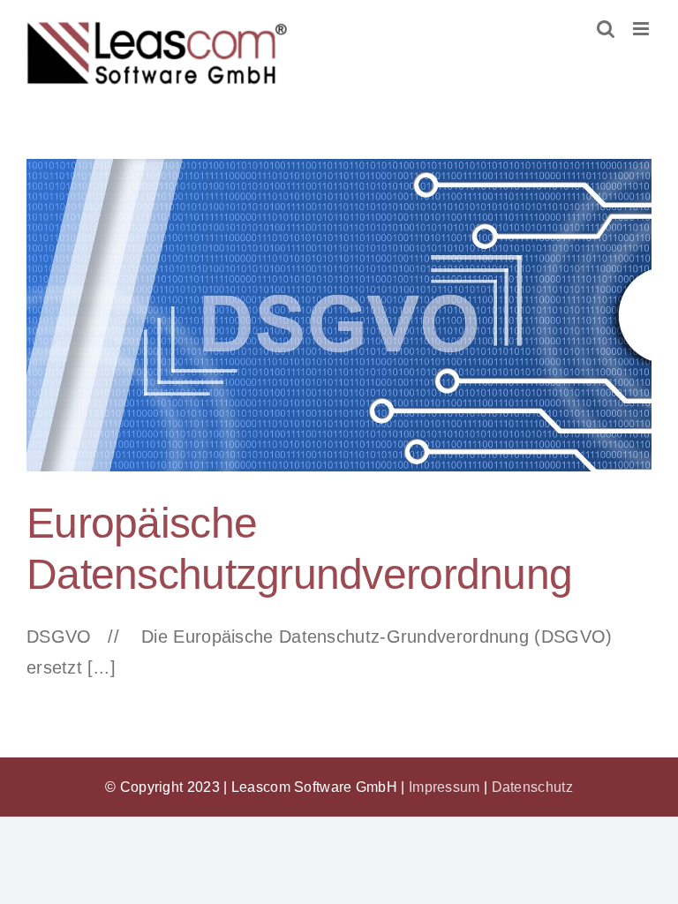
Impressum (444, 787)
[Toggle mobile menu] (642, 28)
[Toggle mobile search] (605, 28)
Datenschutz (532, 787)
